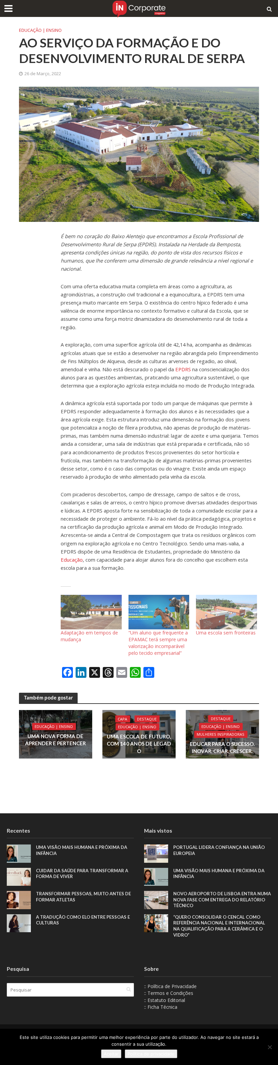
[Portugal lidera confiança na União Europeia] (156, 853)
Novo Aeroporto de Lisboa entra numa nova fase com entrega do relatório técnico (222, 899)
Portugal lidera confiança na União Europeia (219, 850)
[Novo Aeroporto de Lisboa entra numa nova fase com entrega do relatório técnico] (156, 899)
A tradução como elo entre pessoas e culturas (83, 920)
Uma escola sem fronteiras (226, 632)
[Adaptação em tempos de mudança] (91, 612)
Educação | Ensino (40, 30)
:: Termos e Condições (168, 993)
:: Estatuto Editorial (164, 1000)
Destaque (147, 719)
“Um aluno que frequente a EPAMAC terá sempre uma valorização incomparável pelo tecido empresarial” (158, 642)
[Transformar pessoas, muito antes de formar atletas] (19, 899)
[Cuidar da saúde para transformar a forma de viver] (19, 876)
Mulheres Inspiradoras (220, 734)
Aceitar (111, 1054)
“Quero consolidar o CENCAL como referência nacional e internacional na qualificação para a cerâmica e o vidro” (219, 926)
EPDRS (183, 369)
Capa (122, 719)
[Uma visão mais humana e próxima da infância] (19, 853)
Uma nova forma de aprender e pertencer (55, 739)
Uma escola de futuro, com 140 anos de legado (139, 743)
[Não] (269, 1047)
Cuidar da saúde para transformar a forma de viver (82, 873)
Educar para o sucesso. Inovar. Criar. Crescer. (222, 747)
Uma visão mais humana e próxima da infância (81, 850)
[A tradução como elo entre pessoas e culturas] (19, 922)
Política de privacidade (151, 1054)
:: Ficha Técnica (160, 1007)
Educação (72, 559)
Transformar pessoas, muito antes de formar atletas (83, 896)
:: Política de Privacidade (170, 986)
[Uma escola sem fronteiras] (226, 612)
